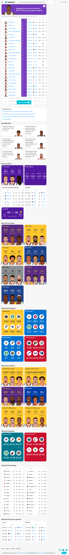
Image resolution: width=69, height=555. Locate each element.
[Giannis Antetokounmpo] (5, 31)
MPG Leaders (28, 388)
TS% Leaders (5, 287)
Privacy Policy (41, 553)
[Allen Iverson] (5, 47)
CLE (36, 80)
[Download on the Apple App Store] (60, 550)
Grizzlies (9, 199)
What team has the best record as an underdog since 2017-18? (19, 114)
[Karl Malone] (5, 22)
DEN (36, 49)
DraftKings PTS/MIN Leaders (32, 408)
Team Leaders (6, 166)
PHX (36, 71)
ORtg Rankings (6, 311)
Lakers (20, 214)
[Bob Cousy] (5, 34)
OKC (36, 40)
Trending (12, 548)
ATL (35, 536)
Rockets (31, 483)
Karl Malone (19, 8)
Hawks (7, 486)
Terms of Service (22, 553)
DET (11, 539)
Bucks (7, 501)
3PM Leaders (28, 267)
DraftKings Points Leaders (32, 368)
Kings (8, 202)
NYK (44, 530)
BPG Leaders (5, 267)
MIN (11, 533)
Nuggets (31, 477)
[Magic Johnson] (5, 89)
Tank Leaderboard (30, 337)
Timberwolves (32, 486)
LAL (36, 89)
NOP (35, 196)
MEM (44, 193)
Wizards (8, 514)
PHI (36, 37)
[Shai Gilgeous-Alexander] (5, 41)
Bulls (7, 504)
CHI (11, 530)
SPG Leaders (28, 247)
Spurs (30, 474)
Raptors (8, 483)
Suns (30, 489)
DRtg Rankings (29, 311)
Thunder (31, 471)
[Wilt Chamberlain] (5, 59)
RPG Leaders (28, 226)
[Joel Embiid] (5, 38)
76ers (7, 489)
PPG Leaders (5, 226)
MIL (36, 31)
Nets (7, 507)
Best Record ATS (6, 434)
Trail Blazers (32, 492)
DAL (36, 92)
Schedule (27, 187)
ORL (44, 536)
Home (2, 548)
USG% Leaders (6, 388)
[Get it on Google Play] (63, 550)
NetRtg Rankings (6, 337)
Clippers (31, 495)
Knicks (7, 477)
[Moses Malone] (5, 95)
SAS (35, 205)
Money (7, 548)
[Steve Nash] (5, 71)
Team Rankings (29, 166)
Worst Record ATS (30, 434)
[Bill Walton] (5, 25)
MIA (36, 28)
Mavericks (9, 196)
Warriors (31, 498)
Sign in (62, 2)
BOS (36, 34)
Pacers (8, 511)
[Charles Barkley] (5, 83)
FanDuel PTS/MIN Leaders (9, 408)
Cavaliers (8, 480)
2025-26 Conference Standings (10, 187)
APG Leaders (5, 247)
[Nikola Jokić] (5, 50)
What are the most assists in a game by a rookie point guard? (19, 116)
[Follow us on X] (66, 550)
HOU (36, 55)
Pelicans (9, 193)
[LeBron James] (5, 28)
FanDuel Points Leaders (8, 368)
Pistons (8, 471)
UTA (36, 22)
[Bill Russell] (5, 44)
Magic (7, 492)
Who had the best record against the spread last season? (18, 111)
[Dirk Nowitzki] (5, 92)
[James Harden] (5, 56)
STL (36, 61)
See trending (7, 119)
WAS (44, 539)
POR (36, 25)
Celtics (8, 474)
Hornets (8, 495)
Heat (7, 498)
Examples (18, 548)
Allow (64, 553)
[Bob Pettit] (5, 62)
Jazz (4, 214)
